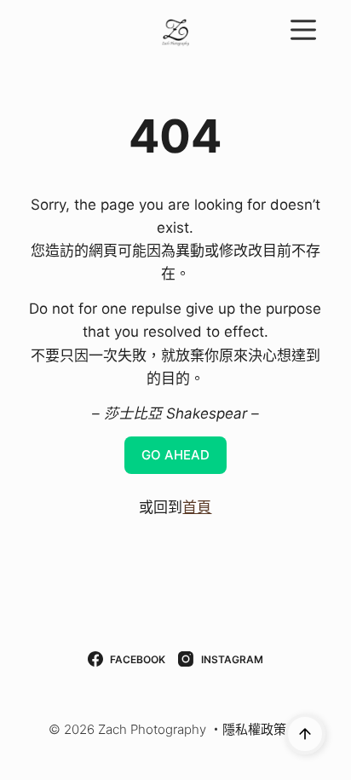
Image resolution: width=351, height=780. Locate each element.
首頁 (196, 507)
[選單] (303, 30)
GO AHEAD (175, 455)
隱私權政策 (254, 729)
